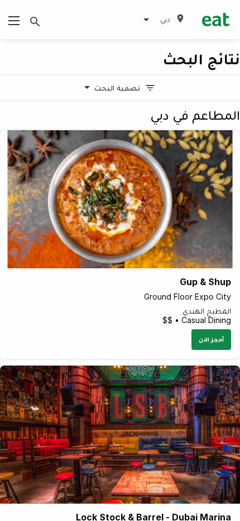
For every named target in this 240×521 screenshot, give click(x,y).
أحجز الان (211, 339)
